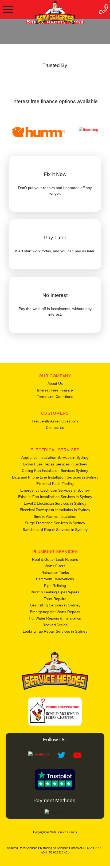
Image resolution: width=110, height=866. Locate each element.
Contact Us (55, 427)
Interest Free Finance (55, 390)
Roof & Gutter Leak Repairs (55, 559)
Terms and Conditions (55, 396)
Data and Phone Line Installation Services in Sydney (55, 477)
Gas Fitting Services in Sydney (55, 605)
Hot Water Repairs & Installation (55, 618)
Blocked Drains (54, 625)
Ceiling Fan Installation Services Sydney (55, 470)
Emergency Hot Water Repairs (55, 612)
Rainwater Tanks (55, 572)
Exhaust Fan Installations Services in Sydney (55, 497)
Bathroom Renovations (55, 579)
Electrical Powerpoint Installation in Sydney (55, 510)
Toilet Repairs (55, 599)
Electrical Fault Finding (55, 483)
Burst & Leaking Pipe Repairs (55, 592)
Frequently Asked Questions (55, 421)
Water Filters (55, 566)
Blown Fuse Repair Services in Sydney (55, 464)
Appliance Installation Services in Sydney (55, 457)
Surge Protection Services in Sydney (55, 523)
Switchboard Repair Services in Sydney (55, 529)
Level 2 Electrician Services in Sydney (55, 503)
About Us (55, 383)
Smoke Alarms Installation (55, 516)
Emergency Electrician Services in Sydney (54, 490)
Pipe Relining (55, 585)
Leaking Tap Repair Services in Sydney (55, 631)
